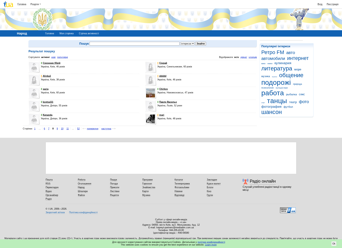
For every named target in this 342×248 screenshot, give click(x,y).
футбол (288, 106)
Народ (81, 187)
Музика (146, 195)
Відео (49, 191)
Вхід (320, 4)
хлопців (253, 57)
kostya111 (48, 102)
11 (67, 128)
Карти (145, 191)
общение (291, 75)
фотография (271, 106)
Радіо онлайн (263, 181)
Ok (333, 243)
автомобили (273, 58)
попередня (92, 128)
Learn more (211, 244)
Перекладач (52, 187)
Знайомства (148, 187)
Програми (147, 179)
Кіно (209, 191)
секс (302, 94)
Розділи (34, 4)
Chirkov (163, 89)
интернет (298, 58)
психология (267, 87)
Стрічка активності (89, 33)
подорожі (276, 82)
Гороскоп (147, 183)
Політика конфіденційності (83, 212)
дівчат (243, 57)
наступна (106, 128)
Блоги (210, 187)
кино (263, 63)
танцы (277, 101)
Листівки (114, 191)
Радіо (49, 199)
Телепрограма (182, 183)
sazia (45, 89)
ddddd (162, 76)
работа (272, 93)
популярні (62, 57)
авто (290, 52)
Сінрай (163, 63)
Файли (81, 195)
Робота (81, 179)
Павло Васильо (168, 102)
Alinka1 (47, 76)
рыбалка (291, 94)
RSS (48, 183)
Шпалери (83, 191)
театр (293, 102)
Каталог (179, 179)
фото (304, 101)
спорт (263, 102)
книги (270, 63)
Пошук (113, 179)
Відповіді (179, 195)
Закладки (212, 179)
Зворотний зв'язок (55, 212)
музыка (274, 77)
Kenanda (47, 115)
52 (78, 128)
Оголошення (84, 183)
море (297, 69)
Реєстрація (332, 4)
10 (62, 128)
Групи (210, 195)
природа (297, 84)
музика (265, 76)
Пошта (49, 179)
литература (276, 68)
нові (53, 57)
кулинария (282, 63)
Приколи (114, 187)
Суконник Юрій (51, 63)
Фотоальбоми (182, 187)
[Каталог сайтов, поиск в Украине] (288, 208)
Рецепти (114, 195)
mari (161, 115)
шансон (271, 112)
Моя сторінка (66, 33)
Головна (21, 4)
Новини (178, 191)
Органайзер (52, 195)
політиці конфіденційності (211, 242)
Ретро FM (272, 52)
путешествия (282, 88)
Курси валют (214, 183)
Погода (114, 183)
